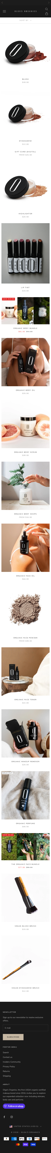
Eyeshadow (25, 141)
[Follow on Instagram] (11, 1116)
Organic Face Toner (25, 700)
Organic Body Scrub (25, 452)
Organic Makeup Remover (25, 762)
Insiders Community (12, 1062)
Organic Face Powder (25, 638)
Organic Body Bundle (25, 328)
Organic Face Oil (25, 576)
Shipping (7, 1076)
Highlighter (25, 214)
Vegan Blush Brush (25, 926)
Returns (6, 1071)
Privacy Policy (9, 1066)
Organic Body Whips (25, 514)
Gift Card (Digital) (25, 152)
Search (6, 1052)
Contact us (7, 1057)
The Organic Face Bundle (25, 864)
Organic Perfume (25, 823)
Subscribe (13, 1037)
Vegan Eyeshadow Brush (25, 988)
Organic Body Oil (25, 390)
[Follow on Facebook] (4, 1116)
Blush (25, 79)
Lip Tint (25, 288)
